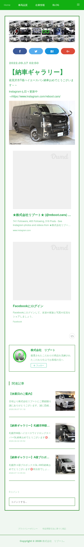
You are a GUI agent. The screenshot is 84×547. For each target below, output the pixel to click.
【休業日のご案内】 (21, 394)
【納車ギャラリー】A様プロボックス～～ (34, 457)
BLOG (56, 4)
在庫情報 (40, 4)
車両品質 (23, 4)
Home (7, 4)
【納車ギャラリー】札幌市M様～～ (30, 425)
